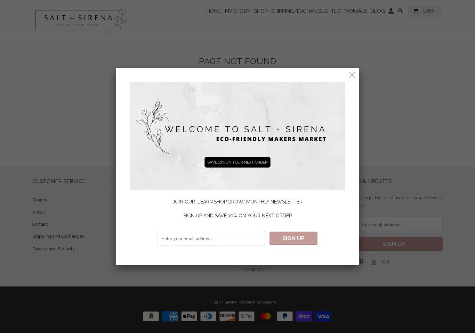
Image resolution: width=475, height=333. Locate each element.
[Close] (352, 75)
